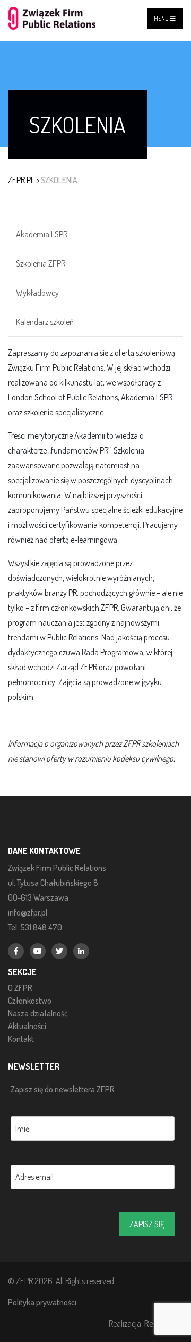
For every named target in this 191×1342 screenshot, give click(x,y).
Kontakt (21, 1038)
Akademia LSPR (41, 234)
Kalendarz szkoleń (45, 322)
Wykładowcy (37, 292)
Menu (162, 18)
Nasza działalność (38, 1013)
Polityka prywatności (42, 1301)
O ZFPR (20, 987)
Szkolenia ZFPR (40, 263)
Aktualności (27, 1026)
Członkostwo (29, 1000)
